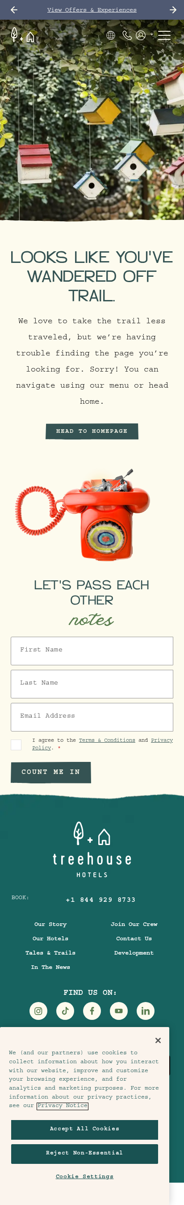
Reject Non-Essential (84, 1154)
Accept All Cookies (85, 1130)
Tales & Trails (50, 954)
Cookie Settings (85, 1177)
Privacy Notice (63, 1106)
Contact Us (134, 939)
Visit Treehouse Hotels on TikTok (65, 1011)
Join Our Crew (134, 925)
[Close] (158, 1040)
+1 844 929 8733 (101, 901)
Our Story (50, 925)
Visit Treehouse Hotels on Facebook (92, 1011)
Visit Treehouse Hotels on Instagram (38, 1011)
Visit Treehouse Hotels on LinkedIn (146, 1011)
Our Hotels (50, 939)
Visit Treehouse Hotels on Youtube (119, 1011)
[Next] (173, 9)
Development (134, 954)
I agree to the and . (102, 744)
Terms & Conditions (107, 741)
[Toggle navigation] (164, 35)
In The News (50, 968)
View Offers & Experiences (92, 11)
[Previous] (14, 9)
